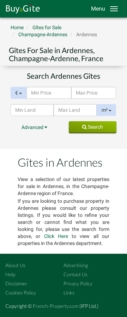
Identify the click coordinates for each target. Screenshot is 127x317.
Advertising (76, 265)
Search (95, 127)
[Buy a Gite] (21, 9)
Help (10, 274)
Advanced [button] (33, 127)
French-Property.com (55, 306)
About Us (15, 265)
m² (105, 110)
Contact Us (75, 274)
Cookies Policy (20, 293)
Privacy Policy (78, 283)
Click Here (56, 236)
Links (69, 293)
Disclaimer (16, 283)
